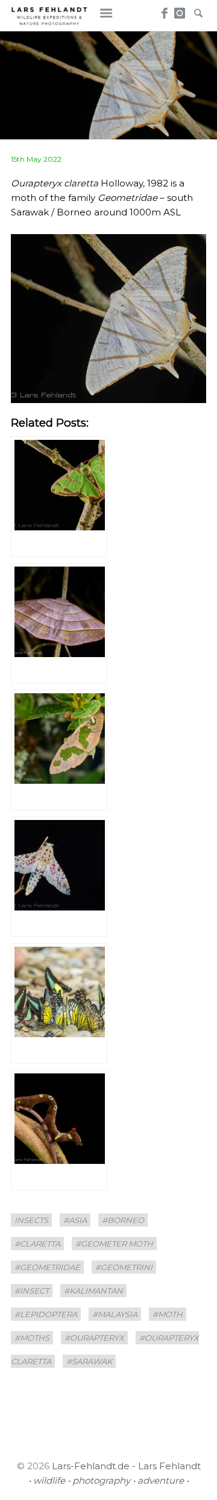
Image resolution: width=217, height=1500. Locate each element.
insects (31, 1220)
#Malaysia (114, 1314)
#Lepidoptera (45, 1314)
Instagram (180, 9)
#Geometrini (124, 1267)
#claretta (37, 1243)
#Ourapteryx (94, 1338)
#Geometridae (47, 1267)
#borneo (123, 1220)
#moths (31, 1338)
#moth (168, 1314)
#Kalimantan (93, 1290)
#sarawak (89, 1361)
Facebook (163, 9)
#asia (75, 1220)
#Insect (31, 1290)
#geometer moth (114, 1243)
